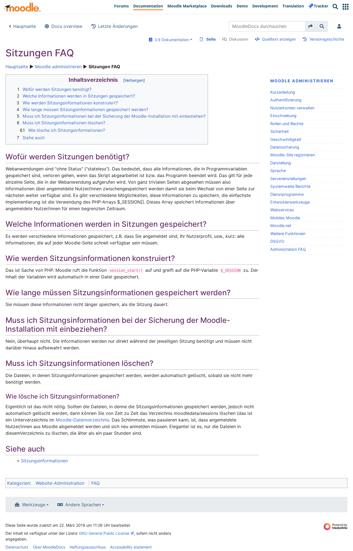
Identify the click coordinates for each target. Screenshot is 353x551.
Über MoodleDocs (49, 547)
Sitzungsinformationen (44, 460)
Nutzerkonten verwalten (292, 108)
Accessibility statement (131, 547)
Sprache (278, 170)
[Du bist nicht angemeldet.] (340, 26)
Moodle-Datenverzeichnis (82, 420)
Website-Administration (60, 483)
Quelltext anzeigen (279, 39)
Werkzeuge (33, 504)
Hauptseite (24, 26)
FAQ (95, 483)
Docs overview (66, 26)
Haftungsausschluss (87, 547)
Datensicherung (284, 147)
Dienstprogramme (287, 194)
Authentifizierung (285, 99)
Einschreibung (283, 115)
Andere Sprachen (83, 504)
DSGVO (277, 241)
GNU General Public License (104, 533)
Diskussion (238, 39)
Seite (211, 39)
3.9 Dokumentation (170, 39)
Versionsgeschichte (326, 39)
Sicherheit (279, 131)
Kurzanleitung (282, 92)
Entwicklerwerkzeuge (290, 202)
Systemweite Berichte (290, 186)
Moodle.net (280, 225)
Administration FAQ (288, 249)
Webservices (282, 209)
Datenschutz (17, 547)
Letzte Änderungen (118, 26)
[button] (345, 6)
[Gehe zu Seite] (310, 26)
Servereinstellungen (288, 178)
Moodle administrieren (58, 66)
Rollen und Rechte (286, 123)
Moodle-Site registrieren (292, 154)
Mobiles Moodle (285, 217)
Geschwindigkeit (285, 139)
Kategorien (18, 483)
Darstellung (280, 162)
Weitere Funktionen (287, 233)
